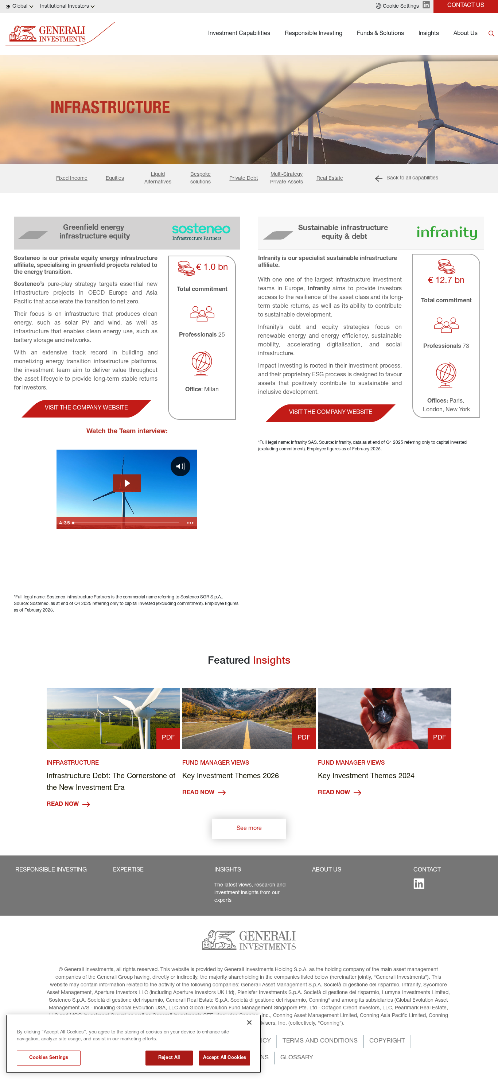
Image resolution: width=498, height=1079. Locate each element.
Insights (429, 34)
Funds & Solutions (380, 34)
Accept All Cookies (224, 1058)
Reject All (169, 1058)
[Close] (249, 1022)
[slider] (126, 523)
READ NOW (63, 805)
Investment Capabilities (239, 34)
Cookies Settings (48, 1058)
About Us (466, 34)
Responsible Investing (313, 34)
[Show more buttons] (190, 523)
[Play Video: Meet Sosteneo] (126, 483)
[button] (397, 6)
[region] (133, 1043)
